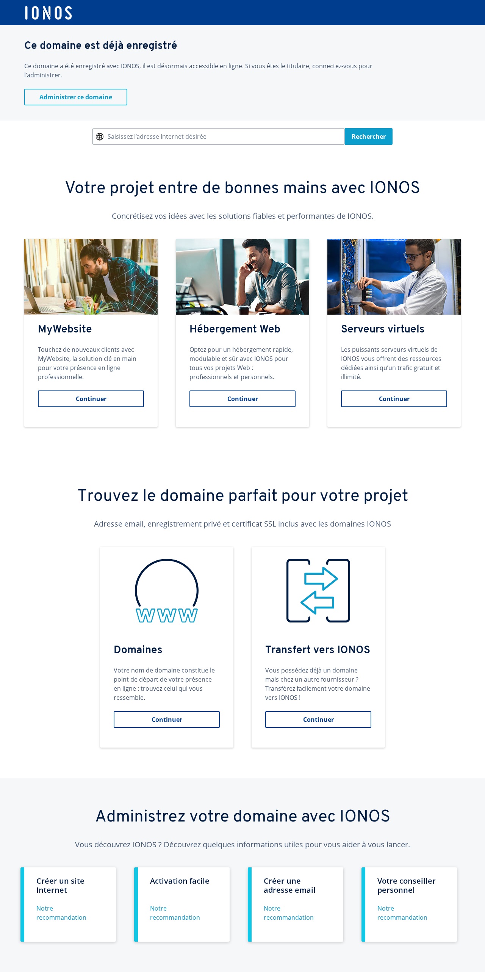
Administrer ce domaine (75, 97)
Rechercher (369, 136)
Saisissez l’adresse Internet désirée (157, 136)
